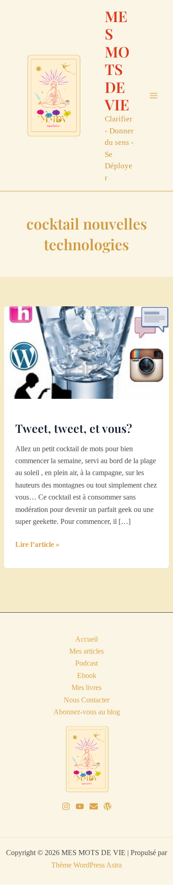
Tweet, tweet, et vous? (73, 428)
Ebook (86, 675)
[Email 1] (93, 806)
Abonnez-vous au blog (87, 712)
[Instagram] (66, 806)
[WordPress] (107, 806)
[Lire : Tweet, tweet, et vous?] (86, 352)
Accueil (86, 639)
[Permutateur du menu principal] (153, 96)
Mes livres (86, 687)
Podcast (86, 663)
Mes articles (86, 651)
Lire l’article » (37, 545)
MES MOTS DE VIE (117, 60)
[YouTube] (80, 806)
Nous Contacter (86, 700)
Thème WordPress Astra (86, 865)
